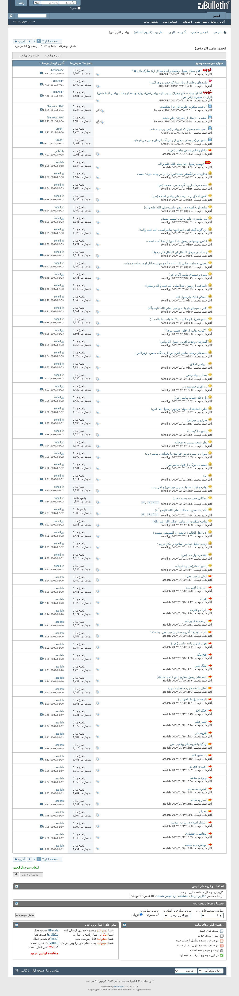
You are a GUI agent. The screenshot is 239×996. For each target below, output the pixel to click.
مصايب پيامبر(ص (196, 375)
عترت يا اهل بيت (196, 587)
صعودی (151, 914)
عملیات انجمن (170, 22)
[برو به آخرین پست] (41, 74)
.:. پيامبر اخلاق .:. (197, 364)
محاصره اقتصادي (196, 833)
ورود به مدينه (198, 777)
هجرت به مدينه (197, 789)
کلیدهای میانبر (151, 22)
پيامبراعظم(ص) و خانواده (191, 566)
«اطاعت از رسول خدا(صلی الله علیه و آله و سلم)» (176, 285)
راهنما (21, 3)
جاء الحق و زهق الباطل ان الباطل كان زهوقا (180, 252)
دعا (205, 476)
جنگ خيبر (201, 665)
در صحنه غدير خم (196, 621)
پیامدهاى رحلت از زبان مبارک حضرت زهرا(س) (179, 82)
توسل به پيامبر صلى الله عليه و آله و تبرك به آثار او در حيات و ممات (165, 263)
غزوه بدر (201, 733)
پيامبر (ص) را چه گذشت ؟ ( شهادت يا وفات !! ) (178, 319)
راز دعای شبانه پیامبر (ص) (191, 397)
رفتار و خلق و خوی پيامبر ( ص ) (187, 150)
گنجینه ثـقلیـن (177, 32)
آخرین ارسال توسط (53, 63)
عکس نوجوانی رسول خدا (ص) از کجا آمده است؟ (176, 241)
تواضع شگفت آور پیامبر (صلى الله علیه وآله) (180, 521)
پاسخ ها (87, 63)
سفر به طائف (198, 800)
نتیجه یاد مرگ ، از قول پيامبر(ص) (187, 465)
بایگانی (25, 970)
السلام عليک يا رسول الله (191, 297)
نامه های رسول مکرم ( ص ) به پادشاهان (182, 677)
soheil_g (166, 177)
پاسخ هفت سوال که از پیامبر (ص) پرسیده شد (179, 129)
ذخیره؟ (73, 8)
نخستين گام (199, 755)
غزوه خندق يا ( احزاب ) (192, 699)
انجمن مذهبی (199, 32)
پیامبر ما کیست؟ (197, 431)
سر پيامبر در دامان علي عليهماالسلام (184, 218)
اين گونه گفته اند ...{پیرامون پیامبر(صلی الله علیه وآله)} (173, 230)
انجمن (216, 16)
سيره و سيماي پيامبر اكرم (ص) (188, 274)
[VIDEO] (53, 943)
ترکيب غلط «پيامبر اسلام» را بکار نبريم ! (182, 544)
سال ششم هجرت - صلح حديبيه (187, 688)
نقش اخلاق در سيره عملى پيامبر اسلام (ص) (179, 196)
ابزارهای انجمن (52, 56)
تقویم (197, 22)
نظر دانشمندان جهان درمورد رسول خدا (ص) (179, 409)
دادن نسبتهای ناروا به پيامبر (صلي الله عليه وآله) (177, 308)
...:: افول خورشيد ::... (194, 386)
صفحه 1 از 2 (50, 41)
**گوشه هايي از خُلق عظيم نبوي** (185, 330)
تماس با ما (53, 970)
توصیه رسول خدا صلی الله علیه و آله (181, 164)
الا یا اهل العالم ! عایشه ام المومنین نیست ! (180, 532)
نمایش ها (75, 63)
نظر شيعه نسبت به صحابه (191, 442)
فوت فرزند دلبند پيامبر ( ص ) (189, 643)
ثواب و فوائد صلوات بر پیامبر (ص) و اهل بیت (179, 487)
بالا (16, 875)
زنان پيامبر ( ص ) (196, 576)
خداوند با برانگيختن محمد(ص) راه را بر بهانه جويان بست (172, 174)
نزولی (135, 914)
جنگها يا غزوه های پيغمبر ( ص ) (188, 744)
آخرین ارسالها (218, 22)
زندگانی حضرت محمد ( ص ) (190, 498)
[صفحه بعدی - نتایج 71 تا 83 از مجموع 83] (29, 41)
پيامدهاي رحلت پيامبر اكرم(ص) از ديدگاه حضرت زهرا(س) (171, 353)
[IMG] (54, 939)
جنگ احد (201, 710)
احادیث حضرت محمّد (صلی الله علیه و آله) (181, 510)
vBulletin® (118, 987)
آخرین (21, 41)
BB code (53, 930)
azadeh (166, 154)
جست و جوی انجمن (28, 56)
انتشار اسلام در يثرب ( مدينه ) (188, 822)
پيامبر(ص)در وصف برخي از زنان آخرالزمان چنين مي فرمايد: (170, 140)
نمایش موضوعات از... (210, 910)
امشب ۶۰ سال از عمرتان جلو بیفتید (185, 118)
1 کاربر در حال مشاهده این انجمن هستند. (181, 896)
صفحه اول (38, 970)
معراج (203, 811)
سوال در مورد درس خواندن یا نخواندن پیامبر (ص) (176, 453)
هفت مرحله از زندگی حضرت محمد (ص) (182, 185)
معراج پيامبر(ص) (197, 420)
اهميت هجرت (198, 766)
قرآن (203, 598)
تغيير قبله (201, 721)
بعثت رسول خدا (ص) (194, 555)
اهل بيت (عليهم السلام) (148, 32)
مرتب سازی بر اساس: (177, 910)
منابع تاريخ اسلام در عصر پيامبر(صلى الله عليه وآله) (175, 207)
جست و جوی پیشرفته (24, 22)
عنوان (219, 63)
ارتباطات (187, 22)
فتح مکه (202, 654)
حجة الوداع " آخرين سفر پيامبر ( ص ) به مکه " (178, 632)
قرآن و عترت (198, 610)
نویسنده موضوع (205, 63)
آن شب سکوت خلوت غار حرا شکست (183, 106)
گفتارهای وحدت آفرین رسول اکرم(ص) (183, 341)
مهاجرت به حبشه (196, 845)
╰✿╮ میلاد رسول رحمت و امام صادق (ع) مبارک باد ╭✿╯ (167, 71)
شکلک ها (52, 934)
